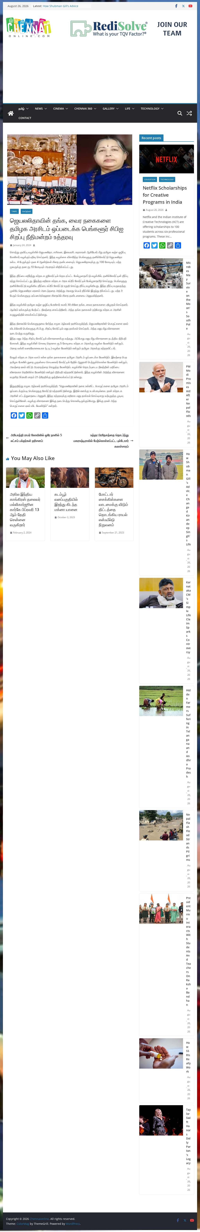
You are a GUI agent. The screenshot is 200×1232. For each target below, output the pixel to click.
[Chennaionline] (10, 113)
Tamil (14, 211)
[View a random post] (189, 113)
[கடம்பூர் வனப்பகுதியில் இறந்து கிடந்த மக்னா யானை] (70, 470)
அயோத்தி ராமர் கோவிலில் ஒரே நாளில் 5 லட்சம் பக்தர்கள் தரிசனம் (36, 438)
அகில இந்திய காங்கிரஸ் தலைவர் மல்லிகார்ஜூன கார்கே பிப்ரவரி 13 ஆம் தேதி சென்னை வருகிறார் (25, 509)
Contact (25, 118)
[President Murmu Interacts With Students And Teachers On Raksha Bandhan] (161, 964)
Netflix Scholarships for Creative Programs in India (165, 195)
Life (127, 108)
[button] (26, 108)
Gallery (108, 108)
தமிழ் (21, 108)
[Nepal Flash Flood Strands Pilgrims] (161, 850)
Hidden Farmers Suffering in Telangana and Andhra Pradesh (188, 733)
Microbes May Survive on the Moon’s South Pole (188, 295)
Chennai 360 (83, 108)
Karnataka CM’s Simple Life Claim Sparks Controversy (188, 617)
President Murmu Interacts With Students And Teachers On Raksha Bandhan (188, 951)
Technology (150, 108)
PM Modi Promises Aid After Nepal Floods (188, 391)
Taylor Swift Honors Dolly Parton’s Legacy (188, 1136)
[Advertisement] (100, 73)
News (39, 108)
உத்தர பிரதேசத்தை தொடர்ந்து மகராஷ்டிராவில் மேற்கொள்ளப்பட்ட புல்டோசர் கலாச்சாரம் (101, 440)
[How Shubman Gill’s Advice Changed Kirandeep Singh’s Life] (161, 512)
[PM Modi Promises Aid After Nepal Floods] (161, 404)
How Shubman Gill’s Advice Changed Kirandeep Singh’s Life (64, 8)
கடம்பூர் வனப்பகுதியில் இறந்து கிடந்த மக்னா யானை (66, 502)
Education (149, 179)
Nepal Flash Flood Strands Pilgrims (188, 837)
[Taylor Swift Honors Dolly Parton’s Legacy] (161, 1149)
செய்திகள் (26, 211)
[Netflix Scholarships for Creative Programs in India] (166, 159)
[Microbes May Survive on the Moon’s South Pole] (161, 309)
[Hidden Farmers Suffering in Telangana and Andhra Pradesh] (161, 747)
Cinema (58, 108)
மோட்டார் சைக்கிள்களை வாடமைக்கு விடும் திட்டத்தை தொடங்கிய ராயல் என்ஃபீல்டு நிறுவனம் (113, 509)
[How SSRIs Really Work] (161, 1070)
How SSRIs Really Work (188, 1057)
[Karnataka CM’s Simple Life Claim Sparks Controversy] (161, 631)
